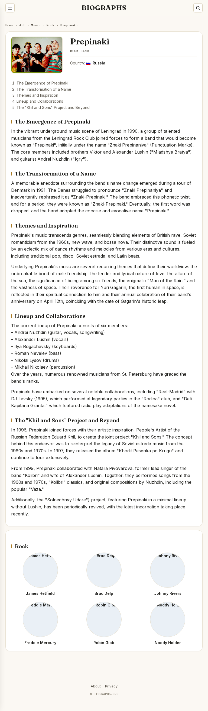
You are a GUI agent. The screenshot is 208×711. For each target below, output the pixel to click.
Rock (50, 25)
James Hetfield (40, 593)
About (96, 686)
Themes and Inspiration (37, 95)
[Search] (198, 7)
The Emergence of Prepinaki (42, 83)
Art (22, 25)
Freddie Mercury (40, 642)
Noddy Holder (168, 642)
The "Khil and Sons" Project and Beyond (53, 107)
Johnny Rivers (167, 593)
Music (36, 25)
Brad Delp (104, 593)
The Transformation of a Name (44, 89)
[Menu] (10, 7)
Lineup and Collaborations (40, 101)
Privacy (111, 686)
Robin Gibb (103, 642)
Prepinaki (69, 25)
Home (9, 25)
